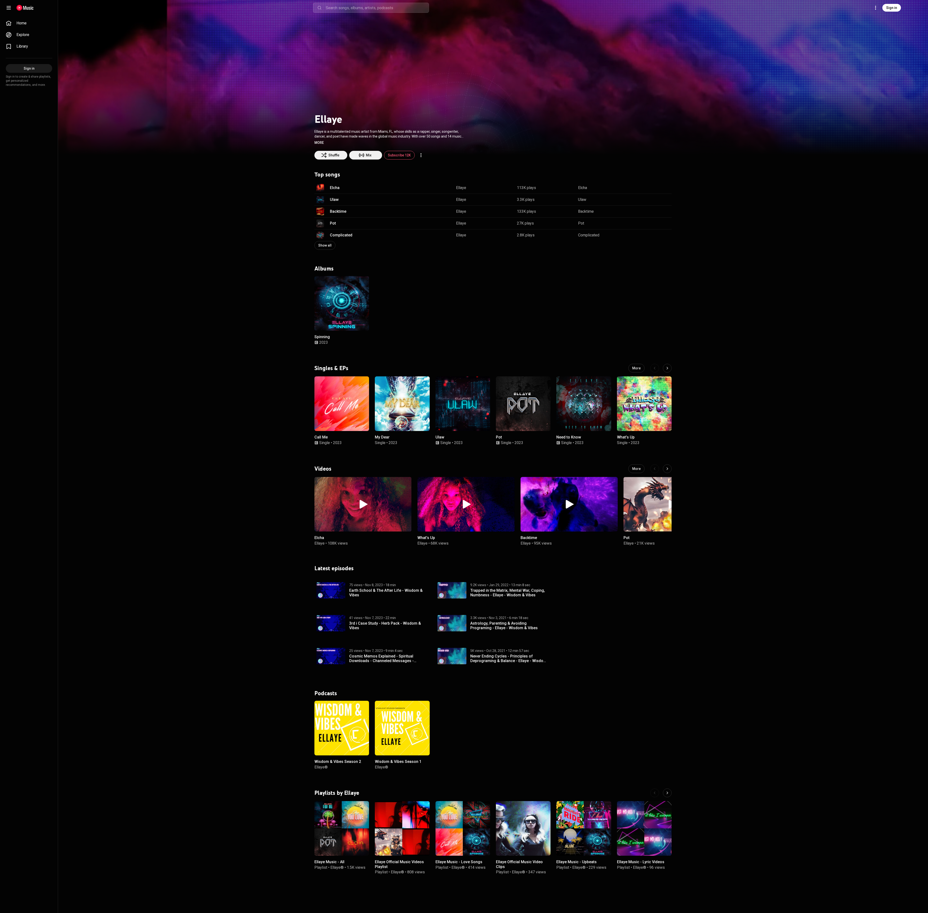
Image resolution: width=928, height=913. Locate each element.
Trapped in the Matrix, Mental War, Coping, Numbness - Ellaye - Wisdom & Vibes (507, 592)
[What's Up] (644, 403)
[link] (29, 23)
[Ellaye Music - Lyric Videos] (644, 828)
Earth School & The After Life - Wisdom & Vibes (386, 592)
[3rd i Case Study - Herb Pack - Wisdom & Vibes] (330, 623)
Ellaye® (321, 767)
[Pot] (523, 403)
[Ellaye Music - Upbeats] (583, 828)
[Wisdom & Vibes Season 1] (402, 728)
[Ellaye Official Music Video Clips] (523, 828)
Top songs (327, 174)
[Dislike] (652, 187)
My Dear (382, 437)
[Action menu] (421, 155)
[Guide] (9, 8)
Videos (322, 468)
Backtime (338, 211)
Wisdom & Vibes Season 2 (337, 761)
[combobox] (377, 8)
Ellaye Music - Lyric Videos (640, 862)
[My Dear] (402, 403)
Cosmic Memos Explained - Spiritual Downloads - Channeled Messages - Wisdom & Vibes (381, 658)
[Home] (25, 8)
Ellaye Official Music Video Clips (519, 864)
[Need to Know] (583, 403)
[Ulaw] (462, 403)
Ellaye (461, 187)
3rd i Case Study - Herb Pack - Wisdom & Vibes (385, 625)
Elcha (335, 187)
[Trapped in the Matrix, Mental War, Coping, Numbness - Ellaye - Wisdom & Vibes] (451, 590)
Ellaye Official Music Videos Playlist (399, 864)
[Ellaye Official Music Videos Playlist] (402, 828)
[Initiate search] (319, 8)
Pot (333, 223)
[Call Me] (341, 403)
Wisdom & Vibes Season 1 (398, 761)
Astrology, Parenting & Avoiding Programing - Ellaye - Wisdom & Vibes (504, 625)
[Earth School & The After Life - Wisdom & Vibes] (330, 590)
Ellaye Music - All (329, 862)
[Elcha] (363, 504)
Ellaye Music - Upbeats (576, 862)
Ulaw (334, 199)
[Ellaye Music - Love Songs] (462, 828)
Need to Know (568, 437)
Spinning (322, 337)
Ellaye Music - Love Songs (458, 862)
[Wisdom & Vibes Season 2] (341, 728)
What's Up (626, 437)
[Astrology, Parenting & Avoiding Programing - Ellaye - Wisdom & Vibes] (451, 623)
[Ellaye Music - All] (341, 828)
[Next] (667, 368)
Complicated (341, 235)
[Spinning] (341, 303)
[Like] (643, 187)
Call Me (321, 437)
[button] (319, 143)
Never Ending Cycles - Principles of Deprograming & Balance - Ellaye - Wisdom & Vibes (508, 658)
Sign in (891, 8)
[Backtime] (569, 504)
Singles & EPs (331, 368)
